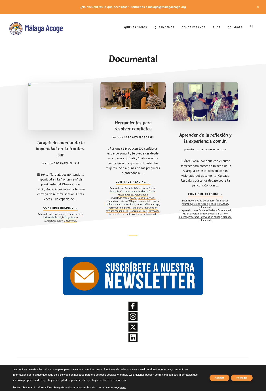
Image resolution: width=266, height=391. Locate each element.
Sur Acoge (222, 203)
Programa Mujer (138, 210)
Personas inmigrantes (120, 207)
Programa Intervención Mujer (204, 216)
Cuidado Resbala (208, 210)
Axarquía (114, 191)
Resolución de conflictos (122, 214)
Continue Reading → (60, 208)
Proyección (154, 210)
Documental (70, 220)
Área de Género (133, 188)
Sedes (212, 203)
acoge (133, 197)
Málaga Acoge (36, 28)
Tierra (139, 214)
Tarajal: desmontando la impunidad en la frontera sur (60, 148)
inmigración (123, 204)
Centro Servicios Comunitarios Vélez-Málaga (131, 199)
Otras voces (59, 214)
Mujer (186, 213)
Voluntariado (141, 194)
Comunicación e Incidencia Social (138, 191)
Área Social (149, 188)
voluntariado (150, 214)
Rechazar (241, 377)
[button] (252, 26)
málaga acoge (151, 204)
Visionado (226, 216)
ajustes (121, 387)
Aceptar (219, 377)
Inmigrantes (136, 204)
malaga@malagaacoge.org (167, 7)
